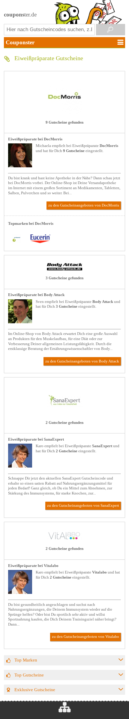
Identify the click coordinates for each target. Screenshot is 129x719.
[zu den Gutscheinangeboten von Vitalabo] (64, 540)
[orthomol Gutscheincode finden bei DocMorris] (16, 239)
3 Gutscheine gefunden (64, 278)
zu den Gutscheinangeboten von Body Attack (82, 361)
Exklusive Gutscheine (34, 689)
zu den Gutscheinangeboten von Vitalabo (85, 637)
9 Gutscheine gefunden (64, 122)
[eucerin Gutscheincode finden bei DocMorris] (40, 239)
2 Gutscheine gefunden (64, 423)
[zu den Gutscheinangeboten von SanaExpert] (64, 414)
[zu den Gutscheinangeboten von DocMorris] (64, 114)
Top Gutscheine (29, 674)
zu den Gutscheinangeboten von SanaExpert (83, 505)
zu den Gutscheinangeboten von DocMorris (83, 205)
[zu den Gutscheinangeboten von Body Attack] (64, 269)
